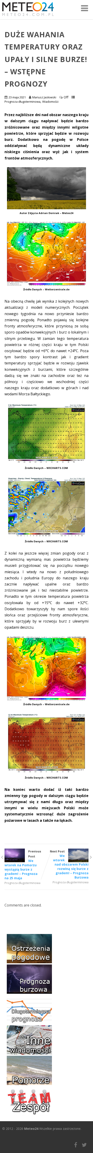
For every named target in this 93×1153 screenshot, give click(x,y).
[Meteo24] (28, 16)
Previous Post (23, 864)
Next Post (69, 864)
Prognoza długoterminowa (22, 102)
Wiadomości (50, 102)
